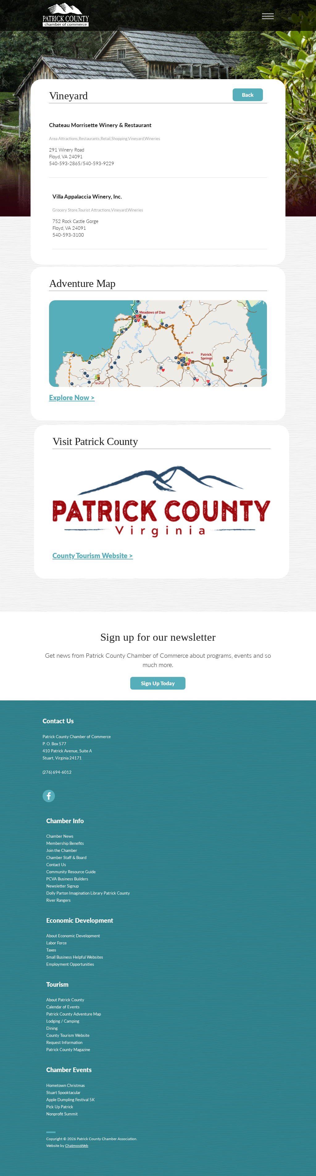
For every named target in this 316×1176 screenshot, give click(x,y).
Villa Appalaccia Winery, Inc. (87, 196)
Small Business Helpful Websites (74, 957)
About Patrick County (65, 1000)
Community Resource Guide (71, 872)
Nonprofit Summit (62, 1114)
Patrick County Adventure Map (73, 1014)
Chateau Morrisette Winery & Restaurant (100, 125)
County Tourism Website (67, 1035)
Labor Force (56, 943)
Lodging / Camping (62, 1021)
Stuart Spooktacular (63, 1092)
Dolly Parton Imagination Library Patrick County (88, 893)
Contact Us (56, 864)
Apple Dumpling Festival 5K (70, 1099)
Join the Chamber (61, 850)
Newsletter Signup (62, 886)
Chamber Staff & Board (66, 857)
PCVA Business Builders (67, 879)
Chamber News (59, 836)
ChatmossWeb (76, 1145)
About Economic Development (73, 936)
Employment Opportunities (70, 964)
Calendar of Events (63, 1007)
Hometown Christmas (65, 1085)
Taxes (51, 950)
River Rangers (58, 900)
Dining (52, 1028)
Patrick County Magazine (68, 1049)
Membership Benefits (65, 843)
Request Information (64, 1042)
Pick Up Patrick (59, 1107)
